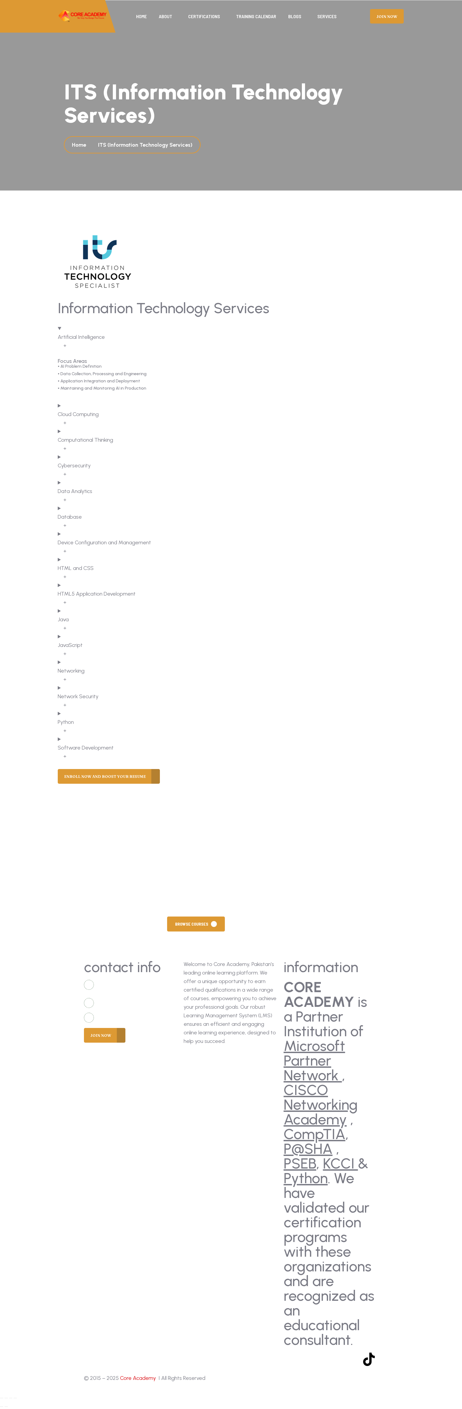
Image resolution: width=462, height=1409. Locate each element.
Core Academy (138, 1378)
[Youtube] (306, 1359)
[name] (83, 16)
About (165, 16)
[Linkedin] (337, 1359)
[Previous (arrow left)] (1, 1406)
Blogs (294, 16)
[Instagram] (321, 1359)
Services (327, 16)
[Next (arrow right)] (6, 1406)
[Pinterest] (353, 1359)
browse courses (191, 923)
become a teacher (260, 923)
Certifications (204, 16)
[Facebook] (290, 1359)
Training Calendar (256, 16)
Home (141, 16)
